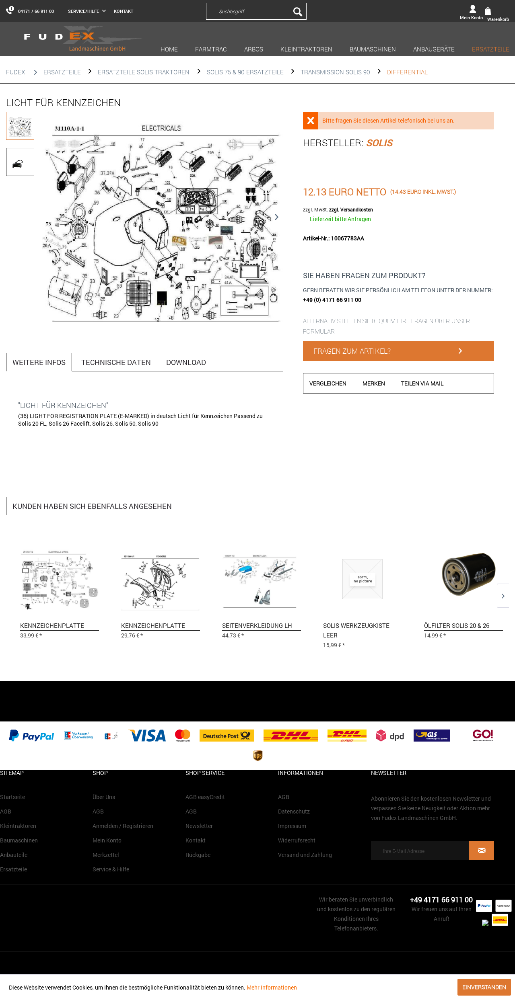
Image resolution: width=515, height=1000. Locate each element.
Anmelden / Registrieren (123, 826)
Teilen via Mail (422, 383)
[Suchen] (297, 11)
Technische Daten (116, 362)
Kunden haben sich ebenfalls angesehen (92, 506)
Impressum (292, 826)
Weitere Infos (39, 362)
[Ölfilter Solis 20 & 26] (463, 578)
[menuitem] (309, 11)
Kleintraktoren (18, 826)
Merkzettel (106, 855)
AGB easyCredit (205, 797)
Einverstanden (484, 987)
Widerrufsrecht (296, 840)
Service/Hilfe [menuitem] (84, 11)
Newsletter (199, 826)
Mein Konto (107, 840)
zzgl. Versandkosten (351, 209)
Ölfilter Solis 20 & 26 (456, 625)
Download (186, 362)
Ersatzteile (13, 869)
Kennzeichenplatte (52, 625)
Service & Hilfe (111, 869)
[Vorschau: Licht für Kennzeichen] (20, 126)
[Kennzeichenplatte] (59, 578)
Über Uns (104, 797)
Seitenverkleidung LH (257, 625)
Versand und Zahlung (305, 855)
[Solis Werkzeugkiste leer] (362, 578)
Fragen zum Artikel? (352, 351)
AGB (5, 811)
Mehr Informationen (272, 987)
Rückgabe (197, 855)
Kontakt (123, 11)
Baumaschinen (19, 840)
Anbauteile (13, 855)
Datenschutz (294, 811)
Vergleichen (327, 383)
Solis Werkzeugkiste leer (356, 630)
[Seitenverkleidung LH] (261, 578)
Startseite (12, 797)
